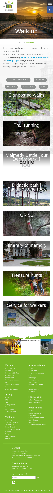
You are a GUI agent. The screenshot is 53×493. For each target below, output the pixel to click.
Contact (31, 411)
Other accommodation (36, 373)
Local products (33, 402)
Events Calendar (10, 427)
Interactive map (33, 420)
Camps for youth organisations (34, 390)
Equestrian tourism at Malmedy (12, 430)
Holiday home (33, 371)
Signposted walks (11, 368)
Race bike (8, 407)
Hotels (30, 368)
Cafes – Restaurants (35, 400)
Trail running (9, 371)
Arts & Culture (9, 425)
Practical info (35, 408)
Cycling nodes (10, 405)
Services (31, 422)
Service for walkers (11, 389)
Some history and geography (34, 414)
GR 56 (7, 382)
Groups (40, 80)
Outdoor (28, 87)
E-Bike (7, 402)
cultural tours (28, 57)
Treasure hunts (10, 387)
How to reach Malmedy (36, 418)
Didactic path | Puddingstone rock (12, 379)
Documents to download (37, 425)
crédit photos (43, 491)
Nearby (7, 438)
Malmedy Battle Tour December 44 (12, 374)
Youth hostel (32, 382)
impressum (29, 491)
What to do (10, 417)
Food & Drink (35, 397)
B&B (30, 375)
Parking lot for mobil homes (35, 386)
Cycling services (10, 411)
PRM (43, 87)
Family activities (18, 80)
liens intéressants (12, 491)
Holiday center (33, 380)
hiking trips (13, 60)
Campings (32, 378)
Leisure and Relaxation (13, 422)
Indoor (11, 87)
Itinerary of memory (12, 384)
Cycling (8, 395)
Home (21, 42)
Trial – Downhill (10, 409)
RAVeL (7, 398)
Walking (9, 365)
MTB (6, 400)
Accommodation (36, 365)
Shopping (8, 420)
